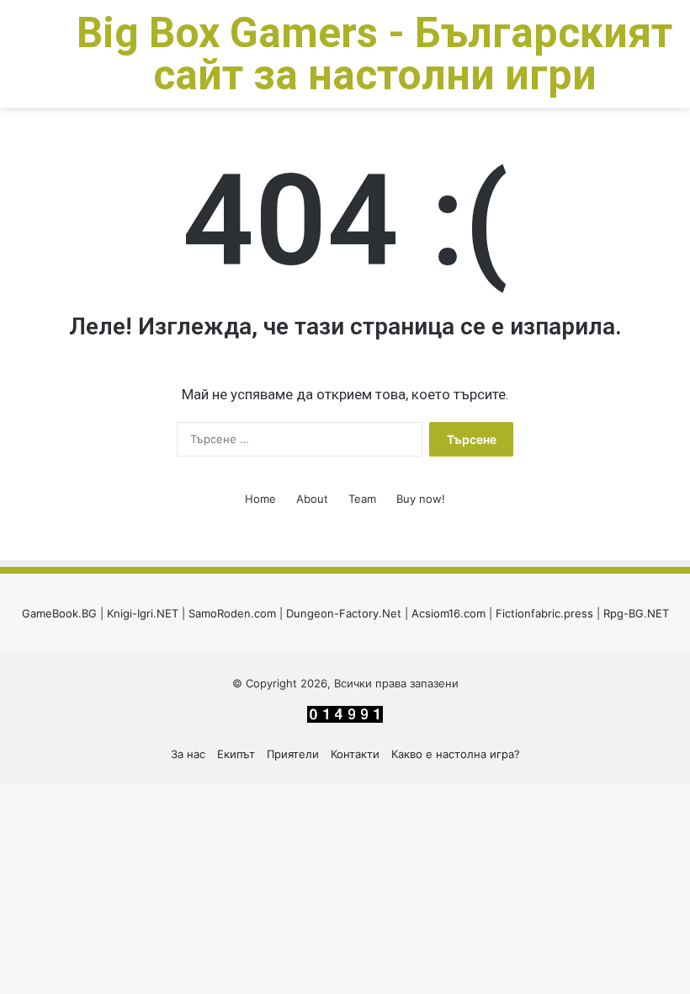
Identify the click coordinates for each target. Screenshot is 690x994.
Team (362, 498)
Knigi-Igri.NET (142, 613)
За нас (188, 754)
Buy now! (420, 498)
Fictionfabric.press (544, 613)
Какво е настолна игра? (455, 754)
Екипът (236, 754)
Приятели (293, 754)
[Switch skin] (50, 60)
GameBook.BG (59, 613)
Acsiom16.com (448, 613)
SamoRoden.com (232, 613)
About (312, 498)
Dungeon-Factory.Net (343, 613)
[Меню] (21, 60)
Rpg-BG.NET (636, 613)
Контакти (355, 754)
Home (260, 498)
